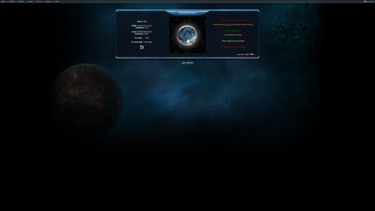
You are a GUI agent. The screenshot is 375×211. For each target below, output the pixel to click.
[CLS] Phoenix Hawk (233, 35)
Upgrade (189, 63)
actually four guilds (144, 26)
